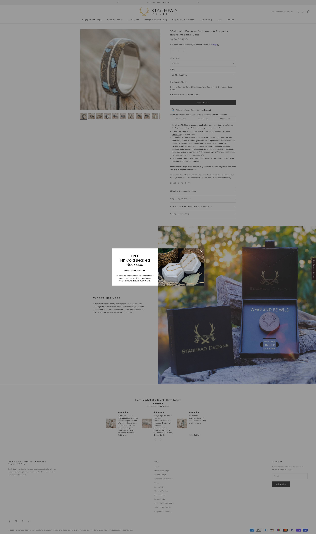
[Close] (201, 251)
